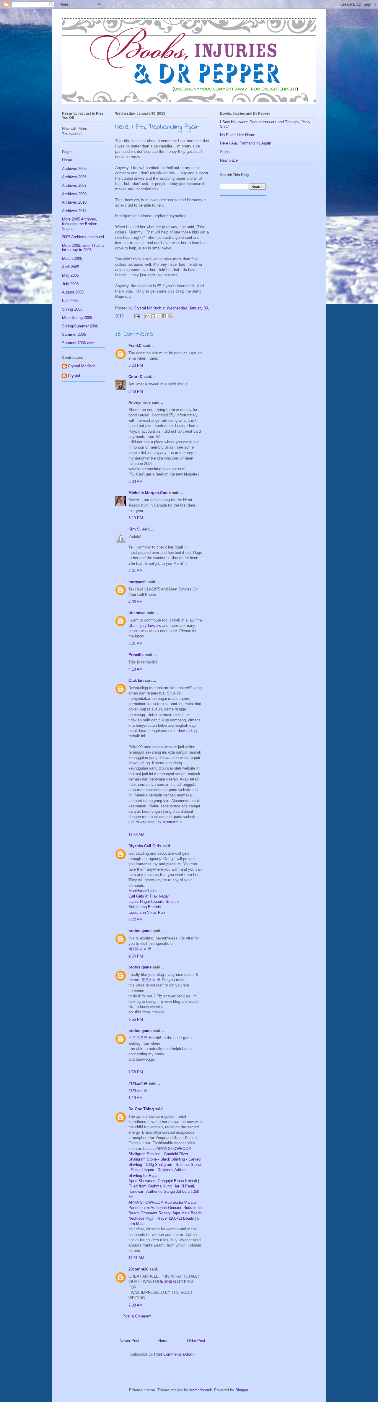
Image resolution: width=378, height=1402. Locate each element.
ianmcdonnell (200, 1390)
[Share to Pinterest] (170, 316)
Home (163, 1340)
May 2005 (70, 275)
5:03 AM (135, 481)
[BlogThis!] (153, 316)
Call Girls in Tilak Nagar (148, 896)
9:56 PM (135, 1019)
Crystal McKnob (81, 366)
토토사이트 (151, 980)
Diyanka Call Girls (144, 846)
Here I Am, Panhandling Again (245, 143)
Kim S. (134, 529)
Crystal (74, 376)
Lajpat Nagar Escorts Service (153, 901)
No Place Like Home (237, 135)
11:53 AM (136, 835)
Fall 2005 (70, 300)
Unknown (137, 613)
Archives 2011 (74, 211)
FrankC (134, 345)
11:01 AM (136, 1258)
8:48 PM (135, 391)
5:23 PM (135, 365)
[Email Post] (136, 316)
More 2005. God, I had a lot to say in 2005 (83, 247)
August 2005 (73, 292)
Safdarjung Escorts (144, 907)
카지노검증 (138, 1083)
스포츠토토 (138, 1038)
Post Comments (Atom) (174, 1354)
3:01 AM (135, 643)
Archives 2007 (74, 185)
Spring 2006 (72, 309)
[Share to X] (159, 316)
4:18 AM (135, 669)
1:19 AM (135, 1098)
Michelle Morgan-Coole (149, 493)
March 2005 (72, 258)
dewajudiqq (187, 730)
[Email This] (147, 316)
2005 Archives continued (83, 237)
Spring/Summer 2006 (80, 326)
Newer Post (129, 1340)
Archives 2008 (74, 194)
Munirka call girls (142, 891)
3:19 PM (135, 518)
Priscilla (136, 655)
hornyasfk (137, 582)
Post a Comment (137, 1316)
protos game (139, 931)
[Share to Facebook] (164, 316)
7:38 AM (135, 1305)
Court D (135, 376)
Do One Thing (141, 1109)
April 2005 (70, 267)
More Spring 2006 (77, 317)
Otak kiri (136, 680)
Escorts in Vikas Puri (146, 912)
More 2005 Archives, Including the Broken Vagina (79, 224)
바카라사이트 (139, 949)
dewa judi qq (139, 763)
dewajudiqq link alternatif (156, 822)
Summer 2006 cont (78, 343)
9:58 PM (135, 1072)
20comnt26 (138, 1269)
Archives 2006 (74, 177)
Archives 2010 (74, 202)
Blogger (241, 1390)
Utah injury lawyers (144, 625)
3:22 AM (135, 919)
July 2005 (70, 284)
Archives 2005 (74, 168)
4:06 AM (135, 602)
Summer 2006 (74, 334)
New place (229, 160)
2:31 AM (135, 570)
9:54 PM (135, 956)
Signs (225, 152)
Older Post (196, 1340)
